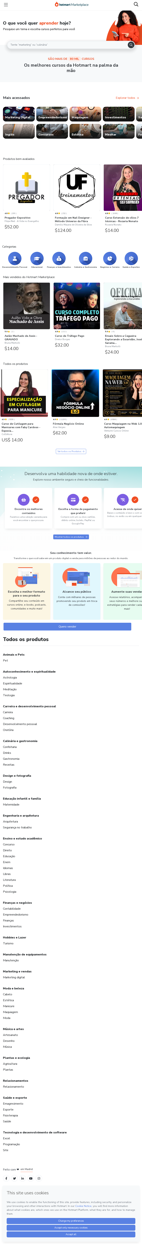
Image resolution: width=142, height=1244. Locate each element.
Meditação (10, 689)
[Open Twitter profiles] (14, 1178)
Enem (6, 862)
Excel (6, 1138)
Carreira (8, 712)
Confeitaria (10, 747)
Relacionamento (13, 1087)
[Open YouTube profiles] (31, 1178)
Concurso (9, 844)
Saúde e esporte (15, 1098)
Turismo (8, 943)
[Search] (131, 45)
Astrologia (10, 678)
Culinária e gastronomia (20, 741)
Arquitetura (10, 822)
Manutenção (11, 960)
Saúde (7, 1121)
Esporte (8, 1110)
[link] (19, 114)
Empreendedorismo (15, 915)
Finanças (8, 921)
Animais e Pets (14, 655)
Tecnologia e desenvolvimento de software (35, 1132)
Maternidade (11, 805)
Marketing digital (14, 977)
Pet (5, 661)
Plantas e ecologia (16, 1058)
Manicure (8, 1006)
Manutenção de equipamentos (25, 954)
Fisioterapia (10, 1115)
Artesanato (10, 1035)
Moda (6, 1018)
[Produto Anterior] (4, 187)
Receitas (8, 765)
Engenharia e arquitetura (21, 816)
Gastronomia (11, 759)
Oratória (8, 730)
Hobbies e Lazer (14, 937)
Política (8, 886)
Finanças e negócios (17, 903)
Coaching (8, 718)
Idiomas (8, 868)
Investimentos (12, 926)
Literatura (9, 880)
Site (5, 1150)
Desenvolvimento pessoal (20, 724)
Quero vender (67, 627)
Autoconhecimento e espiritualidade (29, 672)
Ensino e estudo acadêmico (22, 839)
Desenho (9, 1041)
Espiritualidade (12, 683)
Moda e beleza (13, 988)
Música (7, 1047)
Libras (7, 874)
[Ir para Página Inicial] (72, 4)
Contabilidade (12, 909)
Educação (9, 856)
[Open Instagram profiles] (39, 1178)
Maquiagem (10, 1012)
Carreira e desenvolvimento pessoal (29, 706)
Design (7, 782)
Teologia (9, 695)
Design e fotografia (17, 776)
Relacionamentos (15, 1081)
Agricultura (10, 1064)
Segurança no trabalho (17, 827)
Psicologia (9, 892)
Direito (7, 850)
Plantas (8, 1070)
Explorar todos (125, 98)
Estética (8, 1000)
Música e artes (13, 1029)
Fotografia (9, 788)
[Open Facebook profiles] (6, 1178)
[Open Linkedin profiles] (22, 1178)
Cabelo (7, 994)
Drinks (7, 753)
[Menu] (6, 5)
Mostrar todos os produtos (69, 536)
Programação (11, 1144)
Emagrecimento (13, 1104)
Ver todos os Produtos (69, 451)
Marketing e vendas (17, 971)
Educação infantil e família (22, 799)
